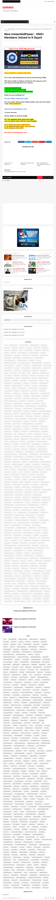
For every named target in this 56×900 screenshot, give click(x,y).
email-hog (26, 411)
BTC (47, 375)
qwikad (44, 522)
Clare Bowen (34, 383)
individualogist (16, 449)
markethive (25, 484)
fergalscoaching (32, 418)
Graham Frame (21, 433)
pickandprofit (8, 512)
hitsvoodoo (22, 441)
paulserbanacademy (26, 510)
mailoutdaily (15, 482)
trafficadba (7, 565)
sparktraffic (15, 543)
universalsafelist (36, 573)
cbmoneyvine (8, 383)
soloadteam (36, 540)
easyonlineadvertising (31, 406)
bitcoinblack (22, 373)
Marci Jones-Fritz (45, 482)
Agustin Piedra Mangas (24, 362)
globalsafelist (35, 428)
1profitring (29, 347)
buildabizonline (25, 378)
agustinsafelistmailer (37, 362)
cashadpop (15, 380)
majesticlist (27, 482)
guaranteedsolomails (26, 436)
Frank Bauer (34, 421)
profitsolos (23, 517)
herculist (16, 439)
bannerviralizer (46, 368)
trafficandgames (24, 565)
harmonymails (37, 436)
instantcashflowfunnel (42, 451)
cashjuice (41, 380)
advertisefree (8, 357)
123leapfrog (44, 345)
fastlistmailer (46, 416)
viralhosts (30, 578)
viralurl (26, 586)
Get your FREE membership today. (16, 98)
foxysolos (26, 421)
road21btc (45, 530)
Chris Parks (26, 383)
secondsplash (8, 537)
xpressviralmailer (9, 596)
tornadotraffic (32, 563)
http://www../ (15, 109)
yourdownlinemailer (36, 596)
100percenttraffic (35, 345)
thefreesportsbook (29, 555)
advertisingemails (39, 357)
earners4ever (36, 403)
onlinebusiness (35, 502)
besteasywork (17, 370)
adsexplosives (25, 355)
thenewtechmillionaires (22, 558)
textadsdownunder (9, 553)
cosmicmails (34, 390)
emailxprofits (8, 413)
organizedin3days (9, 504)
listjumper (26, 472)
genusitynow (26, 426)
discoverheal (43, 398)
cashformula (23, 380)
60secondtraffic (28, 350)
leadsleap (27, 464)
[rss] (45, 1)
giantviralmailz (44, 426)
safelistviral (45, 532)
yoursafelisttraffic (27, 598)
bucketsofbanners (9, 378)
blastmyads (35, 373)
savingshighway (27, 535)
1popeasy (22, 347)
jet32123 (15, 459)
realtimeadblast (36, 525)
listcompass (32, 469)
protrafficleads (8, 522)
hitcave (49, 439)
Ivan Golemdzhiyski (18, 456)
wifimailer (46, 591)
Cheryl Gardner (17, 383)
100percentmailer (24, 345)
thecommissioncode (37, 553)
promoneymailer (9, 520)
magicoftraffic (41, 479)
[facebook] (53, 898)
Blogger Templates (6, 898)
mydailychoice (42, 492)
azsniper (17, 368)
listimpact (7, 472)
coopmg (16, 390)
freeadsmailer (16, 423)
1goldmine (15, 347)
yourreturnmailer (16, 598)
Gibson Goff (7, 428)
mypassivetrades (8, 497)
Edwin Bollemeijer (27, 408)
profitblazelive (8, 517)
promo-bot (40, 517)
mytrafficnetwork (46, 497)
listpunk (7, 474)
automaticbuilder (9, 368)
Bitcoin (6, 373)
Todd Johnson (47, 560)
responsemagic (8, 530)
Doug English (22, 401)
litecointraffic (40, 474)
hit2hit (43, 439)
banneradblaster (26, 368)
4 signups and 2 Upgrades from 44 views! (14, 332)
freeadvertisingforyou (27, 423)
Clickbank (26, 385)
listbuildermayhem (22, 469)
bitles (28, 373)
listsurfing (23, 474)
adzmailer (31, 360)
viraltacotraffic (31, 583)
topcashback (15, 563)
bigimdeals (35, 370)
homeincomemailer (42, 441)
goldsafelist (16, 431)
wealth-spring (25, 588)
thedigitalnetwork (9, 555)
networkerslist (8, 502)
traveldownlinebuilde (38, 570)
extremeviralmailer (19, 416)
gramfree (30, 433)
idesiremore (22, 446)
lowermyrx (17, 479)
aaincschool (37, 350)
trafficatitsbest (34, 565)
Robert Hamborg (17, 532)
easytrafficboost (42, 406)
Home (5, 29)
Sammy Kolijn (26, 29)
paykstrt (35, 510)
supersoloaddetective (29, 548)
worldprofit (15, 593)
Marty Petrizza (44, 484)
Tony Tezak (7, 563)
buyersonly (7, 380)
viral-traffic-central (26, 575)
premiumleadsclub (22, 512)
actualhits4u (46, 350)
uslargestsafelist (8, 575)
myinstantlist (28, 494)
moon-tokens (19, 492)
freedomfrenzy (8, 426)
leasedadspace (45, 464)
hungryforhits (46, 444)
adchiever (13, 352)
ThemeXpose (18, 898)
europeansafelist (37, 413)
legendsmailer (8, 466)
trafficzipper (27, 570)
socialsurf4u (14, 540)
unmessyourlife (45, 573)
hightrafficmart (24, 439)
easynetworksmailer (18, 406)
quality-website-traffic (23, 522)
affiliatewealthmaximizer (10, 362)
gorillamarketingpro (34, 431)
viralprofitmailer (22, 583)
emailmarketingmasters (45, 411)
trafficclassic (16, 568)
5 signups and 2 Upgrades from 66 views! (24, 619)
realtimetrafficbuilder (21, 527)
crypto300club (16, 393)
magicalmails (32, 479)
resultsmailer (18, 530)
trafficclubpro (24, 568)
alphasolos (18, 365)
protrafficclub (34, 520)
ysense (28, 601)
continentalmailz (22, 388)
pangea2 (32, 507)
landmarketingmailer (45, 461)
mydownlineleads (9, 494)
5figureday (14, 350)
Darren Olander (8, 398)
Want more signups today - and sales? (27, 163)
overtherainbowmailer (33, 504)
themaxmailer (39, 555)
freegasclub (17, 426)
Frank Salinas (8, 423)
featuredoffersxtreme (20, 418)
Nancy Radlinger (36, 499)
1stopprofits (44, 347)
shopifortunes (45, 537)
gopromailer (24, 431)
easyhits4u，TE (8, 406)
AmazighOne (27, 365)
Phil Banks (42, 510)
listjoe (20, 472)
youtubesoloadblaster (19, 601)
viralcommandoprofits (10, 578)
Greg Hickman (37, 433)
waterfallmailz (15, 588)
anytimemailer (47, 365)
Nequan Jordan (46, 499)
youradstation (26, 596)
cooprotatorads (24, 390)
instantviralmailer (34, 454)
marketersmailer (17, 484)
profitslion (16, 517)
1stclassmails (37, 347)
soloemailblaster (45, 540)
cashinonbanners (33, 380)
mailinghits (7, 482)
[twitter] (48, 1)
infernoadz (24, 449)
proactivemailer (8, 515)
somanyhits (7, 543)
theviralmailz (15, 560)
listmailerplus (35, 472)
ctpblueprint (18, 395)
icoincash (15, 446)
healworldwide (8, 439)
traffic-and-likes (42, 563)
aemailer (38, 360)
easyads (43, 403)
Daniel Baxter (45, 395)
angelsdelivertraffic (37, 365)
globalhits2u (26, 428)
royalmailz (37, 532)
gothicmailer (45, 431)
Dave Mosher (18, 398)
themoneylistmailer (9, 558)
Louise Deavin (26, 477)
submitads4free (8, 548)
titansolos (30, 560)
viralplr (14, 583)
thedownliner (19, 555)
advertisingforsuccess (10, 360)
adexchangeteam (22, 352)
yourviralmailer (8, 601)
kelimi (41, 459)
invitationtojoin (8, 456)
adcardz (7, 352)
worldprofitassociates (26, 593)
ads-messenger (8, 355)
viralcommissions (22, 578)
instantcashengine (29, 451)
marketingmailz (34, 484)
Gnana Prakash (43, 428)
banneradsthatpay (36, 368)
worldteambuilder (37, 593)
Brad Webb (16, 375)
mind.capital (28, 489)
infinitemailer (32, 449)
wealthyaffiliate (34, 588)
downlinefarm (39, 401)
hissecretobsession (35, 439)
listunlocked (31, 474)
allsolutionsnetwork (9, 365)
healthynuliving (46, 436)
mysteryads (17, 497)
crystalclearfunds (9, 395)
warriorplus (7, 588)
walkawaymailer (44, 586)
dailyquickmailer (36, 395)
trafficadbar (15, 565)
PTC (15, 522)
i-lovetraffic (7, 446)
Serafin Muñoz (32, 537)
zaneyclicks (46, 601)
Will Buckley (7, 593)
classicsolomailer (44, 383)
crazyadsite (7, 393)
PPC (14, 512)
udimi (15, 573)
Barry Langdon (8, 370)
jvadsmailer (35, 459)
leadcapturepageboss (17, 464)
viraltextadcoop (41, 583)
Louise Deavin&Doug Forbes (39, 477)
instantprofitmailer (23, 454)
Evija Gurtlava (46, 413)
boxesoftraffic (8, 375)
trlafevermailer (8, 573)
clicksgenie (34, 385)
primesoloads (44, 512)
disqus (45, 177)
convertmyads (8, 390)
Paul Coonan (8, 510)
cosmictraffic (42, 390)
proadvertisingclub (30, 515)
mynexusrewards (37, 494)
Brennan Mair (24, 375)
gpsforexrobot (8, 433)
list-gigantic (38, 466)
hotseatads (16, 444)
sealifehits (35, 535)
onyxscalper (44, 502)
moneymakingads (9, 492)
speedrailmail (23, 543)
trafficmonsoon (8, 570)
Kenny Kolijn (19, 29)
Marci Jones (35, 482)
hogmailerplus (31, 441)
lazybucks (7, 464)
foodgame (7, 421)
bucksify (18, 378)
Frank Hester (42, 421)
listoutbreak (44, 472)
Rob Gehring (8, 532)
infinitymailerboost (42, 449)
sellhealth (16, 537)
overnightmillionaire (20, 504)
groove (45, 433)
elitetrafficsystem (17, 411)
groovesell (16, 436)
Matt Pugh (17, 487)
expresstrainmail (8, 416)
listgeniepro (40, 469)
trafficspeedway (18, 570)
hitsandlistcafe (13, 441)
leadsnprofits (36, 464)
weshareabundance (22, 591)
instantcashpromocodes (10, 454)
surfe (47, 548)
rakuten (7, 525)
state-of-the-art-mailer (24, 545)
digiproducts (35, 398)
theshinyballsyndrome (45, 558)
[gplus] (51, 1)
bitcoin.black (13, 373)
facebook (50, 177)
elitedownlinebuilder (39, 408)
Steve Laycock (44, 545)
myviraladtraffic (26, 499)
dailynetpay (26, 395)
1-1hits (6, 345)
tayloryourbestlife (17, 550)
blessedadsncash (44, 373)
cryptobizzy (25, 393)
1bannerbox (7, 347)
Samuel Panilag (17, 535)
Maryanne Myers (8, 487)
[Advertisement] (29, 15)
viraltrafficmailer (19, 586)
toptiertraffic (24, 563)
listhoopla (48, 469)
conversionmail (43, 388)
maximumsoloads (9, 489)
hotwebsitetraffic (36, 444)
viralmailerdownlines (9, 581)
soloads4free (27, 540)
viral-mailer (17, 575)
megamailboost (19, 489)
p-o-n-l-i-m (44, 504)
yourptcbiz (7, 598)
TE (24, 550)
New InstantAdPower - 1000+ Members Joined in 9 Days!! (43, 164)
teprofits (30, 550)
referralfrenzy (32, 527)
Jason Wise (46, 456)
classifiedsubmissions (17, 385)
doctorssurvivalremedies (10, 401)
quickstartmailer (35, 522)
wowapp (47, 593)
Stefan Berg (35, 545)
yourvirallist (45, 598)
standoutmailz (32, 543)
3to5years (7, 350)
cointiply (14, 388)
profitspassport (32, 517)
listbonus (13, 469)
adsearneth (17, 355)
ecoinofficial (18, 408)
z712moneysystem (37, 601)
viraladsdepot (37, 575)
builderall (34, 378)
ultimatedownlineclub (24, 573)
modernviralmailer (46, 489)
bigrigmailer (43, 370)
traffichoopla (33, 568)
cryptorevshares (34, 393)
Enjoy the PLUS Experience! (8, 163)
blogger (40, 177)
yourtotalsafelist (37, 598)
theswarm (7, 560)
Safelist (8, 7)
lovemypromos (8, 479)
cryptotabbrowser (45, 393)
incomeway (7, 449)
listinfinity (14, 472)
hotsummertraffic (25, 444)
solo (20, 540)
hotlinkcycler (8, 444)
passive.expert (40, 507)
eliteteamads (8, 411)
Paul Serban (16, 510)
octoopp (27, 502)
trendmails (48, 570)
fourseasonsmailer (16, 421)
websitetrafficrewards (10, 591)
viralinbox (37, 578)
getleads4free (34, 426)
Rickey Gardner (36, 530)
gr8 (15, 433)
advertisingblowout (27, 357)
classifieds (7, 385)
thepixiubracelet (34, 558)
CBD (47, 380)
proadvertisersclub (19, 515)
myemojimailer (18, 494)
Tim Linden (22, 560)
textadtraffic (19, 553)
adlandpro (43, 352)
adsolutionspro (44, 355)
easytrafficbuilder (9, 408)
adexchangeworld (33, 352)
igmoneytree (31, 446)
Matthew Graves (26, 487)
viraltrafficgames (9, 586)
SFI (39, 537)
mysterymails (26, 497)
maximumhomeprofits (37, 487)
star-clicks (41, 543)
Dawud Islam (26, 398)
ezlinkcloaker (29, 416)
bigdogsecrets (26, 370)
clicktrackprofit (43, 385)
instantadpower (12, 29)
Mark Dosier (7, 484)
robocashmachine (28, 532)
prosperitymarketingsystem (21, 520)
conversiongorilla (33, 388)
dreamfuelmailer (18, 403)
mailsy (21, 482)
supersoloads (40, 548)
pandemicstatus (17, 507)
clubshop (7, 388)
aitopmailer (47, 362)
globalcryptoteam (16, 428)
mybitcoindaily (27, 492)
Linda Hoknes (17, 466)
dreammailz (27, 403)
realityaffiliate (26, 525)
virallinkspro (45, 578)
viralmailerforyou (21, 581)
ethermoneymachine (26, 413)
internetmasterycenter (45, 454)
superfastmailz (18, 548)
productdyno (40, 515)
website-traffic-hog (45, 588)
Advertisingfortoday (22, 360)
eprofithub (15, 413)
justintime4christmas (25, 459)
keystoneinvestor (34, 461)
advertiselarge (16, 357)
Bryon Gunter (41, 375)
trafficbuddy (7, 568)
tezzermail (27, 553)
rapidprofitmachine (16, 525)
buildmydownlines (43, 378)
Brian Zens (32, 375)
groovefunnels (8, 436)
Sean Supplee (43, 535)
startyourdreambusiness (10, 545)
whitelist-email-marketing (36, 591)
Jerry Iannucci (8, 459)
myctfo (35, 492)
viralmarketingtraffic (41, 581)
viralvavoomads (34, 586)
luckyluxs (24, 479)
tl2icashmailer (38, 560)
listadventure (46, 466)
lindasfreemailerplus (28, 466)
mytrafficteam (8, 499)
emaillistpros (34, 411)
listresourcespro (15, 474)
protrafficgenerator (44, 520)
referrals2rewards (42, 527)
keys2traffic (24, 461)
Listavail (6, 469)
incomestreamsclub (41, 446)
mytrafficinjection (35, 497)
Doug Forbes (30, 401)
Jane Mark (38, 456)
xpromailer (17, 596)
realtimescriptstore (9, 527)
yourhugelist (47, 596)
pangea (25, 507)
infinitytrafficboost (9, 451)
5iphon (20, 350)
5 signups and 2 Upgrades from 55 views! (14, 329)
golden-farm (8, 431)
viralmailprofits (30, 581)
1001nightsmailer (13, 345)
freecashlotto (38, 423)
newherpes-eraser (18, 502)
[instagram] (53, 1)
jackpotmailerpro (29, 456)
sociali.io (7, 540)
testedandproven (38, 550)
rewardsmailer (27, 530)
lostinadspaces (16, 477)
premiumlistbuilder (33, 512)
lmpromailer (8, 477)
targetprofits (8, 550)
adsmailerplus (35, 355)
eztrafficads (37, 416)
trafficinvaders (42, 568)
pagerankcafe (8, 507)
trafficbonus (43, 565)
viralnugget (7, 583)
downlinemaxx (8, 403)
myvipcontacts (17, 499)
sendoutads (24, 537)
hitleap (6, 441)
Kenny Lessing (16, 461)
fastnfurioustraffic (9, 418)
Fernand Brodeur (43, 418)
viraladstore (45, 575)
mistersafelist (37, 489)
